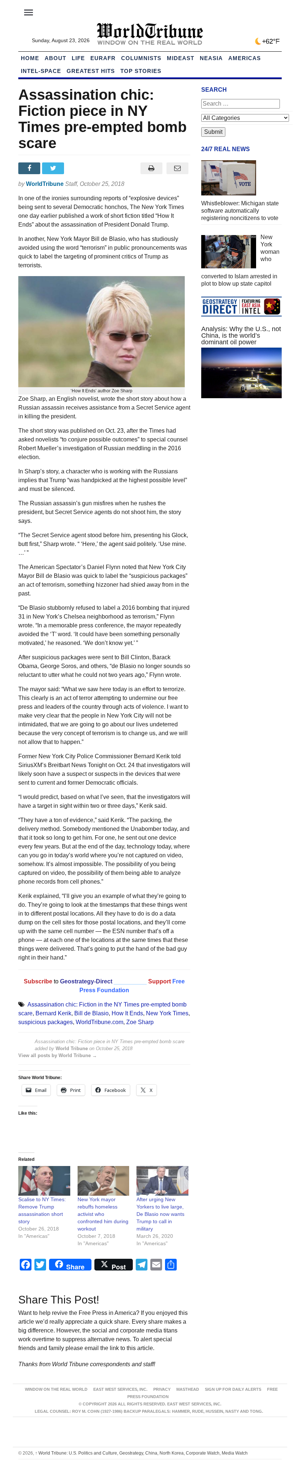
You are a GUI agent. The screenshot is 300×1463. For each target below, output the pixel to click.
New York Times (167, 1013)
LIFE (78, 58)
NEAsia (211, 58)
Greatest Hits (91, 71)
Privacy (161, 1389)
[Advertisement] (241, 458)
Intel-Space (41, 71)
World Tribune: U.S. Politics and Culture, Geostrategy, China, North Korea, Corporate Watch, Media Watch (141, 1453)
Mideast (180, 58)
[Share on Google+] (78, 168)
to (56, 981)
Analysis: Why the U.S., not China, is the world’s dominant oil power (241, 335)
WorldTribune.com (99, 1022)
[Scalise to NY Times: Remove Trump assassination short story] (44, 1181)
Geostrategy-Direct (85, 981)
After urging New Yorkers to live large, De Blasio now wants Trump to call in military (160, 1214)
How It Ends (127, 1013)
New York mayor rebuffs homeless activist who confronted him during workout (103, 1214)
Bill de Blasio (91, 1013)
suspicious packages (45, 1022)
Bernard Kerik (53, 1013)
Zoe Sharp (140, 1022)
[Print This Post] (151, 168)
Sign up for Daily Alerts (233, 1389)
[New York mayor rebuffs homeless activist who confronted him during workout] (104, 1181)
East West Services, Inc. (120, 1389)
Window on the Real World (56, 1389)
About (55, 58)
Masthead (187, 1389)
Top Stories (140, 71)
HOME (30, 58)
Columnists (141, 58)
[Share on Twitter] (54, 168)
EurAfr (103, 58)
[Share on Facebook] (30, 168)
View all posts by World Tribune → (57, 1055)
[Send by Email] (177, 168)
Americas (244, 58)
